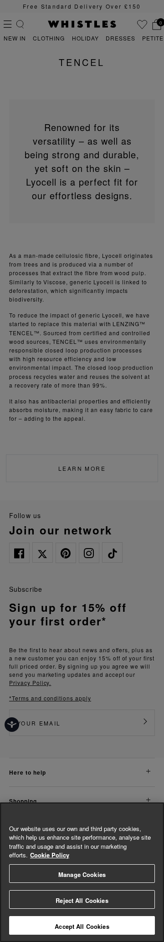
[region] (82, 872)
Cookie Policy (49, 855)
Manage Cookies (82, 874)
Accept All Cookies (82, 926)
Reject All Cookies (82, 900)
